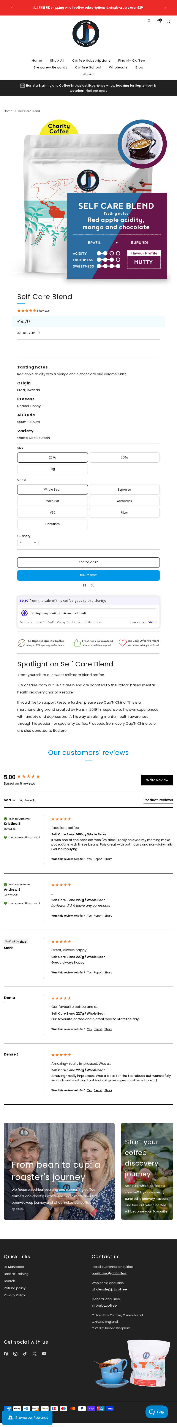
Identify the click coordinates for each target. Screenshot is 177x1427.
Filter (124, 513)
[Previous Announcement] (11, 8)
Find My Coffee (131, 60)
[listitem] (88, 8)
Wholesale (118, 67)
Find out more (96, 91)
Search (9, 1281)
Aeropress (124, 501)
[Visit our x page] (34, 1354)
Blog (139, 67)
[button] (88, 311)
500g (124, 457)
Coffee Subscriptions (91, 60)
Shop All (57, 60)
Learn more (138, 622)
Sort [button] (8, 800)
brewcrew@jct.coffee (109, 1273)
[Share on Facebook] (84, 585)
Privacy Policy (14, 1295)
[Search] (168, 21)
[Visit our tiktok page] (25, 1354)
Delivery (30, 333)
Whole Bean (52, 490)
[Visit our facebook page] (6, 1354)
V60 (52, 513)
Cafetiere (52, 524)
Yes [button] (89, 859)
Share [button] (108, 859)
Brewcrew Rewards (50, 67)
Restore (66, 692)
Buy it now (88, 575)
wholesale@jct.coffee (109, 1289)
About (88, 74)
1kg (53, 469)
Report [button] (98, 859)
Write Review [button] (157, 779)
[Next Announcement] (165, 8)
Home (37, 60)
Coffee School (88, 67)
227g (52, 457)
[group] (26, 777)
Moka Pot (52, 501)
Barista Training (16, 1274)
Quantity (24, 536)
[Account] (149, 21)
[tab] (158, 801)
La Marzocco (14, 1266)
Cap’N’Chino (115, 702)
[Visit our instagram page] (15, 1354)
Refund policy (14, 1288)
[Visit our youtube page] (44, 1354)
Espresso (124, 490)
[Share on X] (92, 585)
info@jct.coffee (104, 1305)
